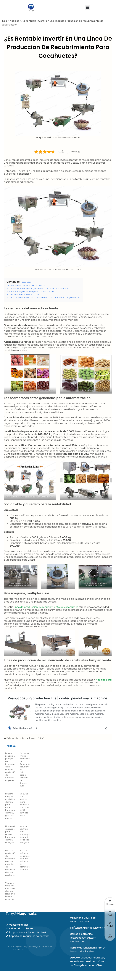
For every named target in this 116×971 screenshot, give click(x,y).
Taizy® (21, 914)
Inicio (5, 21)
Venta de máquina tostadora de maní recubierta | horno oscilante (10, 891)
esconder (26, 282)
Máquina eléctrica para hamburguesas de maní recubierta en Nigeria (27, 834)
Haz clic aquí (103, 679)
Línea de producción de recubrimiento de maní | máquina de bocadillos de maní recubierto (11, 862)
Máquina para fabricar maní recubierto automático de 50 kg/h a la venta (25, 804)
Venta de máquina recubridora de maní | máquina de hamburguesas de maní (27, 860)
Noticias (14, 21)
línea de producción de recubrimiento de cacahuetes (46, 607)
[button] (87, 7)
